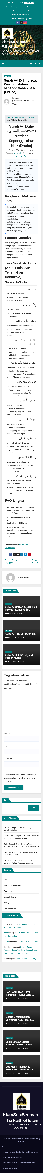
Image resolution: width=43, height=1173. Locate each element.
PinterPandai (10, 548)
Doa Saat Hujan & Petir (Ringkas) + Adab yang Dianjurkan (18, 994)
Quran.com (23, 545)
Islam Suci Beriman (18, 117)
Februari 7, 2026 (14, 998)
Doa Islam (36, 7)
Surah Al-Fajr (21, 156)
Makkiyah (17, 153)
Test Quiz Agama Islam (16, 7)
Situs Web (8, 759)
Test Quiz (7, 903)
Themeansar (21, 1141)
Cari (5, 800)
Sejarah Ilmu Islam (29, 11)
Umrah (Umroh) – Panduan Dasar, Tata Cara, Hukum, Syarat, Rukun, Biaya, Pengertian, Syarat (21, 950)
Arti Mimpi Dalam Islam (13, 11)
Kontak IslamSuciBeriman (20, 15)
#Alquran (30, 101)
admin (17, 98)
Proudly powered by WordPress (13, 1139)
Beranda (4, 7)
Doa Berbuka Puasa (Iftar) (28, 941)
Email (6, 746)
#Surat (14, 104)
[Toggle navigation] (39, 63)
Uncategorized (10, 909)
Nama (7, 734)
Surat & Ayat (29, 117)
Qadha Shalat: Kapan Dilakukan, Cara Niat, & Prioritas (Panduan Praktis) (21, 1019)
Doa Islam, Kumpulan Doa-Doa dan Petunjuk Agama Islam (20, 1152)
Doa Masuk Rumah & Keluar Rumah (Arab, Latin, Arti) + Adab (21, 1069)
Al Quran (28, 7)
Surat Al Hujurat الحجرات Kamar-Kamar (19, 656)
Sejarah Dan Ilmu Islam (27, 1163)
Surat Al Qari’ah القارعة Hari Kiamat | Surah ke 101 (21, 608)
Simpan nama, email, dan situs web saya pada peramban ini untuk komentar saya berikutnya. (20, 778)
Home (8, 117)
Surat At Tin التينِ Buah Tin (20, 633)
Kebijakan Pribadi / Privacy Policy (21, 19)
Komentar (8, 689)
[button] (31, 63)
